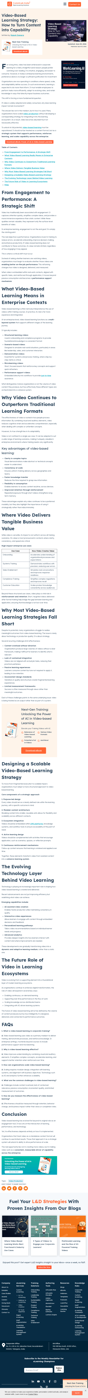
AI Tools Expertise (21, 1311)
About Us (5, 1287)
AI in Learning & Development (80, 1316)
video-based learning (32, 127)
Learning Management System (21, 1332)
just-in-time (46, 375)
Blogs (62, 1287)
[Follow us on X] (44, 1381)
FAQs (7, 185)
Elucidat (48, 1306)
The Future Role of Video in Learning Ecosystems (26, 181)
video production (30, 114)
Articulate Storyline (49, 1294)
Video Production (16, 1181)
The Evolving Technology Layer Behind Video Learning (28, 178)
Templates (64, 1297)
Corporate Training (78, 1291)
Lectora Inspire (51, 1315)
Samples (5, 1290)
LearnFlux (64, 1303)
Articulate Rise (51, 1290)
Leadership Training (35, 1296)
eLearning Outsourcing (79, 1327)
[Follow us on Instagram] (55, 1381)
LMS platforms (36, 824)
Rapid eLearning (20, 1316)
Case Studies (6, 1293)
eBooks (63, 1290)
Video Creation (21, 1306)
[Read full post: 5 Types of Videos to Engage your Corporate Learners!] (44, 1226)
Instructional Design (79, 1322)
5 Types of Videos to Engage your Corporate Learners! (44, 1244)
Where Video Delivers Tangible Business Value (25, 168)
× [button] (86, 1390)
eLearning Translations (20, 1326)
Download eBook (20, 51)
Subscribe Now (44, 1267)
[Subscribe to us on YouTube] (38, 1381)
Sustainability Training (35, 1301)
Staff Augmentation (21, 1321)
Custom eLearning (20, 1291)
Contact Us (74, 4)
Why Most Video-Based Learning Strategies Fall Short (28, 171)
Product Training (34, 1306)
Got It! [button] (77, 1393)
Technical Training (34, 1316)
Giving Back (6, 1303)
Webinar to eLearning (22, 1301)
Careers (4, 1300)
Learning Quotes (63, 1310)
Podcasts (63, 1300)
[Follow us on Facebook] (49, 1381)
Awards (4, 1297)
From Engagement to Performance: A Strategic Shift (27, 152)
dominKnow (50, 1303)
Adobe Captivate (49, 1299)
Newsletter (64, 1306)
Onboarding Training (35, 1291)
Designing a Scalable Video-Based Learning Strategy (28, 175)
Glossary (5, 1309)
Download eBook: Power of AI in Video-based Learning (29, 142)
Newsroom (6, 1306)
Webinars (63, 1293)
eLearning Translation (79, 1311)
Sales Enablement (35, 1322)
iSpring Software (49, 1311)
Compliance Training (35, 1311)
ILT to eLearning (21, 1296)
